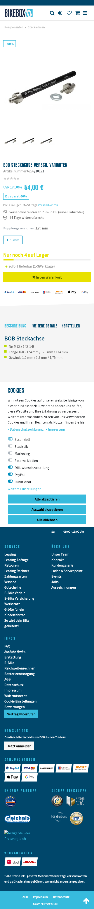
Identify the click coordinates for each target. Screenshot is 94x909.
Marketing (22, 453)
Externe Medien (26, 460)
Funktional (23, 481)
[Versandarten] (12, 861)
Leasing (10, 554)
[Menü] (85, 12)
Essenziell (22, 439)
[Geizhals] (18, 820)
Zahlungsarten (15, 576)
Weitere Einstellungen (24, 488)
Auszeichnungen (63, 587)
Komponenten (14, 27)
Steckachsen (36, 27)
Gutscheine (12, 587)
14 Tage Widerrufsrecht (26, 218)
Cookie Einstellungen (20, 701)
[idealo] (11, 802)
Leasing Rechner (16, 571)
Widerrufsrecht (15, 695)
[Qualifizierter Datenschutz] (78, 820)
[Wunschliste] (69, 12)
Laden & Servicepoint (67, 571)
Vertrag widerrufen (21, 714)
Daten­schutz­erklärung (27, 429)
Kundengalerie (62, 565)
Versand (10, 582)
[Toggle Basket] (77, 12)
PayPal (20, 474)
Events (56, 576)
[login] (60, 12)
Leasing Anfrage (16, 560)
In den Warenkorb (48, 277)
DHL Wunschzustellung (32, 467)
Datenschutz (14, 684)
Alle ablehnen (47, 519)
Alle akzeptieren (47, 499)
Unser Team (60, 554)
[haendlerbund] (60, 820)
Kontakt (57, 560)
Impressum (12, 690)
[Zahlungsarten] (12, 768)
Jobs (55, 582)
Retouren (11, 565)
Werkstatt (12, 604)
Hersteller (71, 326)
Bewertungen (14, 707)
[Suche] (52, 12)
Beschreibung (15, 326)
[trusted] (58, 802)
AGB (7, 679)
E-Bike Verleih (14, 593)
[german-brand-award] (77, 802)
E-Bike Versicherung (19, 598)
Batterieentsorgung (19, 673)
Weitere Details (44, 326)
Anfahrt (16, 524)
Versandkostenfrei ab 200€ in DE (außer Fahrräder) (46, 212)
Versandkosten (48, 205)
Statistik (21, 446)
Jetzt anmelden (19, 746)
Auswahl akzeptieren (47, 509)
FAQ (7, 646)
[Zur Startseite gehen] (19, 13)
